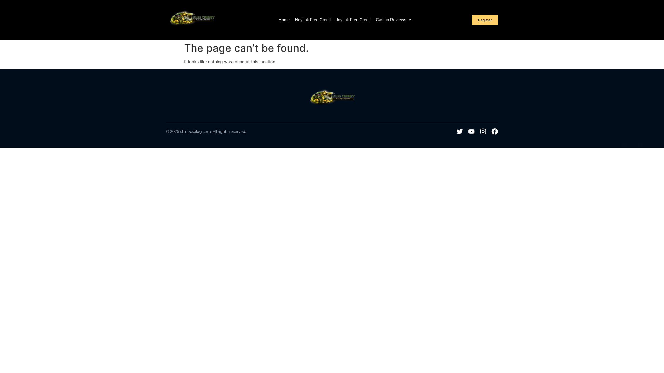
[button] (393, 20)
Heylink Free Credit (313, 20)
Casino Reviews (391, 20)
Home (284, 20)
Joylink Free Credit (353, 20)
